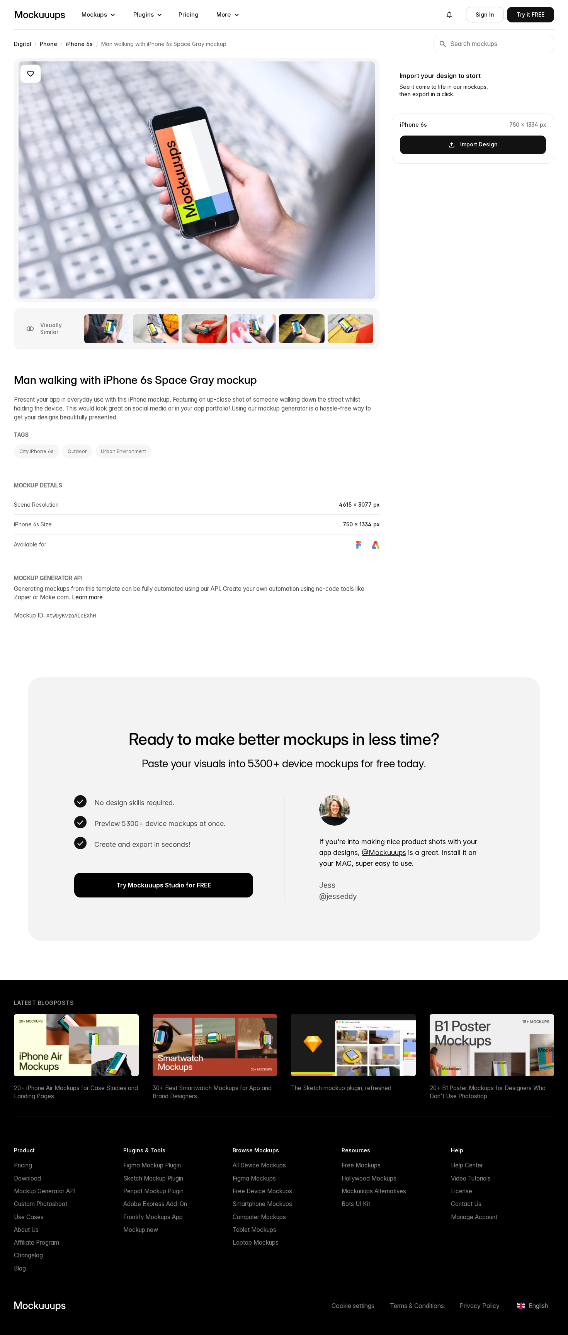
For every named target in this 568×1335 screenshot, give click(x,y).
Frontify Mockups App (153, 1217)
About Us (26, 1229)
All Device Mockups (259, 1165)
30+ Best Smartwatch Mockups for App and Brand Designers (212, 1092)
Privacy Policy (479, 1306)
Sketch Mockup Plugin (153, 1178)
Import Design (479, 144)
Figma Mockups (254, 1178)
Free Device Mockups (262, 1191)
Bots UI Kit (356, 1204)
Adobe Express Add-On (155, 1204)
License (461, 1191)
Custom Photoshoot (40, 1204)
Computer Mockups (259, 1217)
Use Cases (29, 1217)
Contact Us (466, 1204)
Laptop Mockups (256, 1242)
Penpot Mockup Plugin (153, 1191)
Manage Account (474, 1217)
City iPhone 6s (36, 451)
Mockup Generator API (44, 1191)
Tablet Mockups (254, 1229)
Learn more (87, 597)
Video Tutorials (471, 1178)
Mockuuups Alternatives (374, 1191)
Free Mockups (361, 1165)
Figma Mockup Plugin (152, 1165)
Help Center (467, 1165)
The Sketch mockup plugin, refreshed (341, 1088)
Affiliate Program (36, 1242)
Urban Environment (123, 451)
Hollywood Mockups (369, 1178)
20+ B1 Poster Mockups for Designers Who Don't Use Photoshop (488, 1092)
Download (27, 1178)
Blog (20, 1268)
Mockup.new (140, 1229)
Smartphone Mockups (262, 1204)
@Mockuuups (384, 852)
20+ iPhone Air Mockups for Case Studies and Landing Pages (76, 1092)
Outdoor (77, 451)
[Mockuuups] (40, 14)
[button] (98, 15)
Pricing (189, 14)
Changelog (28, 1255)
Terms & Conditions (417, 1306)
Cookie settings (353, 1306)
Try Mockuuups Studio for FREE (163, 885)
